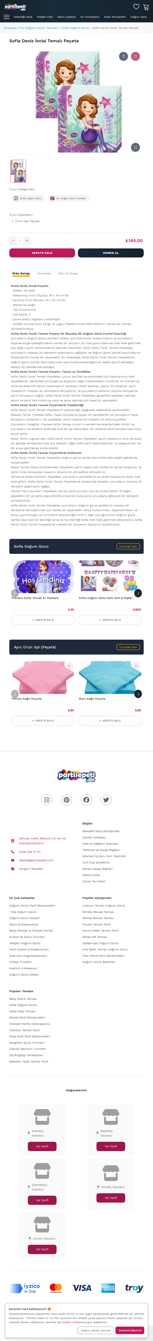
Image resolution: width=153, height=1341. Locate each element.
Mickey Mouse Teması (98, 912)
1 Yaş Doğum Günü (22, 912)
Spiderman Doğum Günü (100, 943)
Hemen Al (111, 253)
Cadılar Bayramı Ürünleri (27, 1049)
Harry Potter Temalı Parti (100, 930)
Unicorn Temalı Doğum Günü (103, 905)
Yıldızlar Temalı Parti (24, 1030)
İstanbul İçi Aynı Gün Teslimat (104, 856)
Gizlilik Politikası (94, 837)
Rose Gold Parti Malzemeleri (29, 1036)
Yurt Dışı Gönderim (96, 862)
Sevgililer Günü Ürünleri (26, 1042)
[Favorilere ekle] (135, 56)
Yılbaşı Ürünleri (20, 962)
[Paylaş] (123, 56)
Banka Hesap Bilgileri (97, 869)
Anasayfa (10, 28)
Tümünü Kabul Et (129, 1330)
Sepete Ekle (42, 253)
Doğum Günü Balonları (99, 962)
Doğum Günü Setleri (24, 974)
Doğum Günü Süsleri (24, 918)
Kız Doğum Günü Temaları (39, 28)
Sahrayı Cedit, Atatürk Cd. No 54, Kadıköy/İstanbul (42, 841)
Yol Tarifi (42, 1146)
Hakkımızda (91, 875)
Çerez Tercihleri (93, 881)
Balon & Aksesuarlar (23, 924)
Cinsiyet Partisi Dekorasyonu (29, 1024)
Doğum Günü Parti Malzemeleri (32, 905)
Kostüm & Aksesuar (23, 968)
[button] (128, 546)
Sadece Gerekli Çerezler (96, 1330)
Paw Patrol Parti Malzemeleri (103, 955)
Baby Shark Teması (23, 999)
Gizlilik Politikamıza (74, 1322)
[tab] (21, 273)
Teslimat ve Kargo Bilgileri (101, 850)
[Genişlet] (135, 147)
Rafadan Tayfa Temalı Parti (28, 1061)
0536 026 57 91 (29, 852)
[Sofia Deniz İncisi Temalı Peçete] (18, 171)
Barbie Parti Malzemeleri (27, 1017)
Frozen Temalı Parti (96, 924)
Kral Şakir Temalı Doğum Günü (105, 949)
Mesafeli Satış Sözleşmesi (101, 831)
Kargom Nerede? (31, 869)
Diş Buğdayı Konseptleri (26, 1055)
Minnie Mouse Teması (98, 918)
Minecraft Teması (94, 937)
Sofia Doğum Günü (75, 28)
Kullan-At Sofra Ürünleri (27, 937)
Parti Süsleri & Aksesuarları (29, 949)
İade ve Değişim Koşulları (100, 843)
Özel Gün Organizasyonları (28, 955)
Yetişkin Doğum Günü (24, 943)
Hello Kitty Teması (22, 1011)
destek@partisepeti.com (36, 860)
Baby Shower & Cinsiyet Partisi (31, 930)
